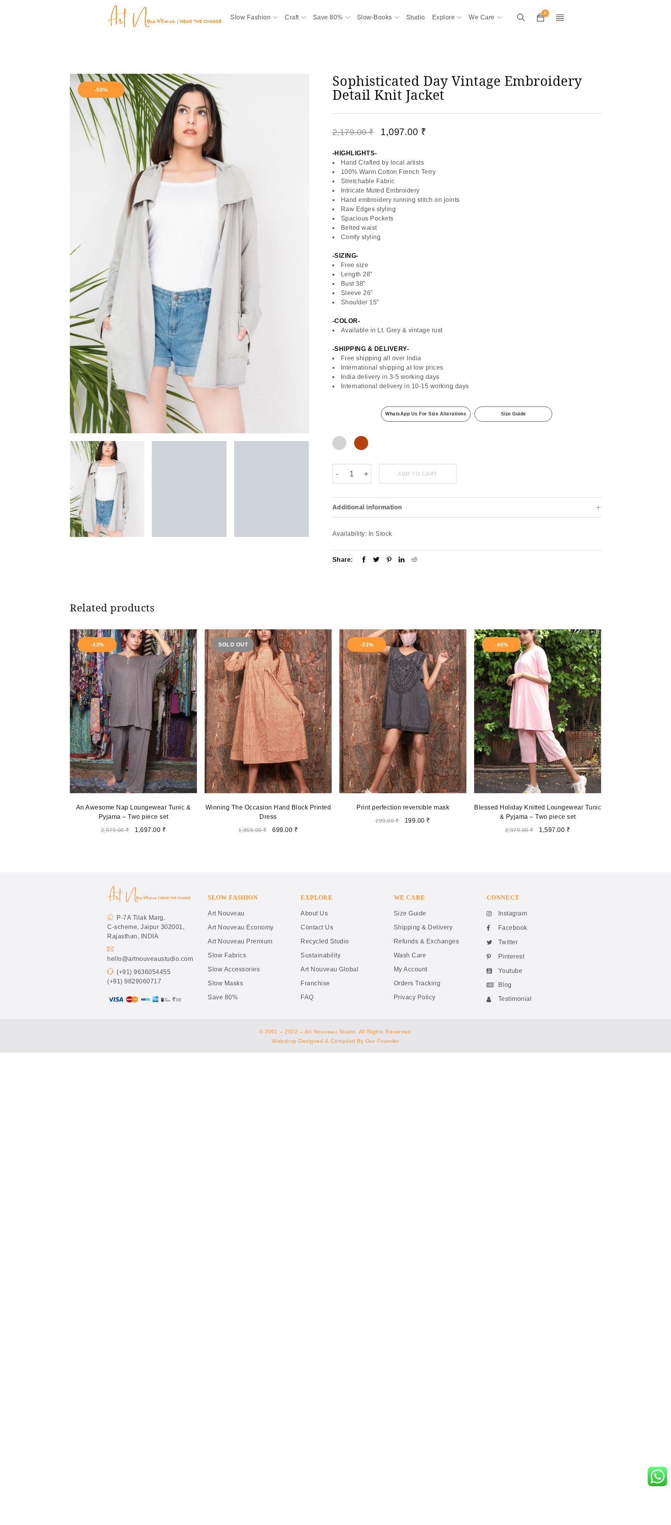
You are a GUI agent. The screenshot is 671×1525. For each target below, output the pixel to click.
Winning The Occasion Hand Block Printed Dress (268, 812)
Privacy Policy (415, 997)
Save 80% (223, 997)
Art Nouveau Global (329, 969)
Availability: (349, 533)
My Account (411, 969)
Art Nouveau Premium (240, 941)
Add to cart (418, 474)
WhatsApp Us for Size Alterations (425, 414)
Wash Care (410, 955)
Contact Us (317, 927)
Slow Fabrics (227, 955)
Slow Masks (225, 983)
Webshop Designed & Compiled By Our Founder (335, 1041)
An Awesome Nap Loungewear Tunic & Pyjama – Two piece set (133, 812)
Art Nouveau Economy (241, 927)
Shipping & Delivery (423, 927)
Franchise (315, 983)
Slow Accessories (234, 969)
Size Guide (513, 414)
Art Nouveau (226, 913)
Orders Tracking (417, 983)
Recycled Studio (325, 941)
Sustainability (321, 955)
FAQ (307, 997)
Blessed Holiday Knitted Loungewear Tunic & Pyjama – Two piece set (537, 812)
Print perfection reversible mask (402, 807)
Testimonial (515, 998)
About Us (314, 913)
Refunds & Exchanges (426, 941)
